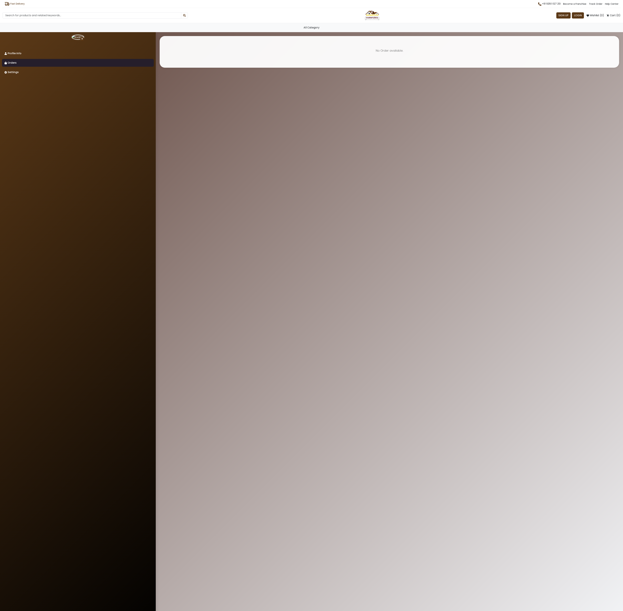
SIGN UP (563, 15)
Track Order (595, 4)
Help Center (611, 4)
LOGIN (578, 15)
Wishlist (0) (596, 15)
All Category (311, 27)
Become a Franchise (574, 4)
